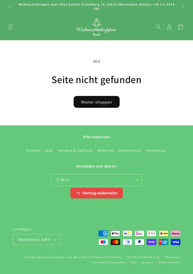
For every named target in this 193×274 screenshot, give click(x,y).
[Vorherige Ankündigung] (9, 6)
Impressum (156, 150)
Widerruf (105, 150)
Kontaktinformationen (108, 262)
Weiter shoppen (96, 102)
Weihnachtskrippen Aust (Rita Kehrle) (63, 257)
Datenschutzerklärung (143, 257)
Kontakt (33, 150)
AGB (49, 150)
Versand (147, 262)
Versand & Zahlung (75, 150)
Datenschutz (129, 150)
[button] (10, 26)
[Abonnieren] (135, 180)
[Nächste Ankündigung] (183, 6)
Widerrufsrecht (169, 262)
